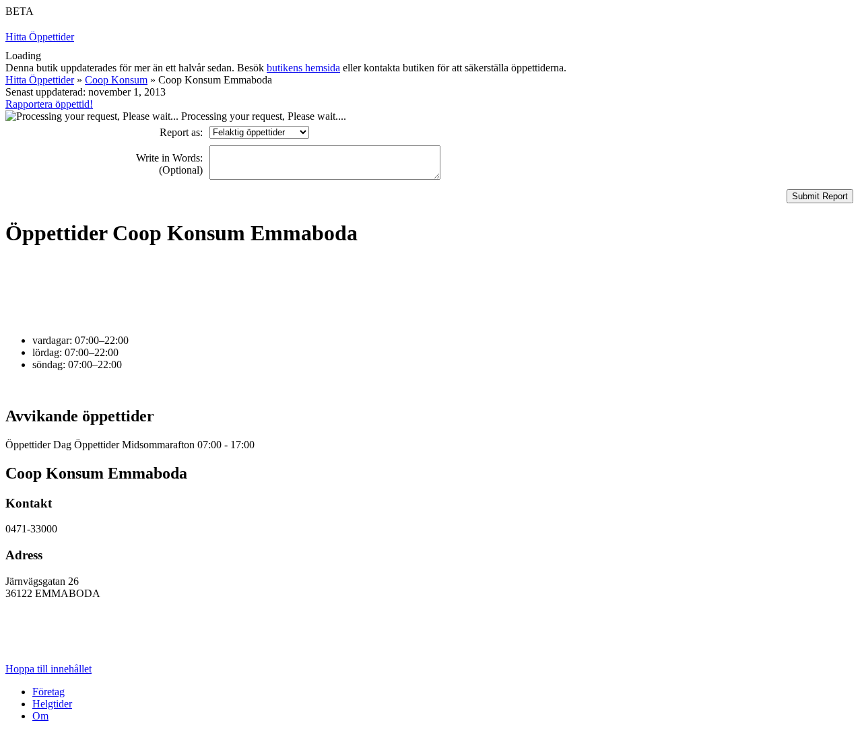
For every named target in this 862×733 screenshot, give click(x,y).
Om (40, 716)
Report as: (181, 132)
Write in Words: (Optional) (169, 164)
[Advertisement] (250, 290)
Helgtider (52, 703)
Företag (48, 691)
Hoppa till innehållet (48, 668)
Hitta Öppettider (39, 36)
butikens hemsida (303, 67)
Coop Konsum (116, 79)
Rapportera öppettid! (49, 104)
